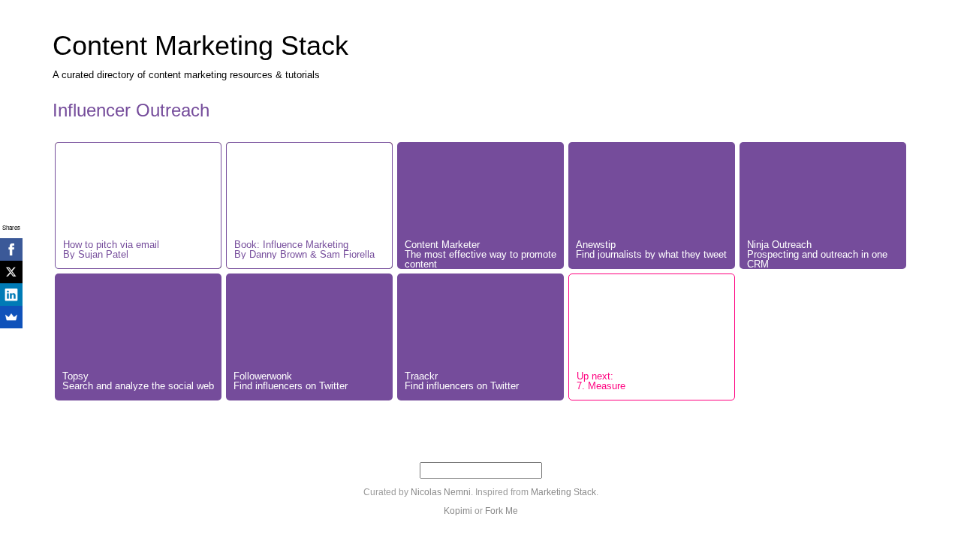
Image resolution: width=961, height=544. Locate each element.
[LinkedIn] (11, 294)
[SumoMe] (11, 317)
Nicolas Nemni (441, 492)
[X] (11, 272)
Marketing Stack (563, 492)
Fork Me (501, 510)
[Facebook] (11, 249)
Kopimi (458, 510)
